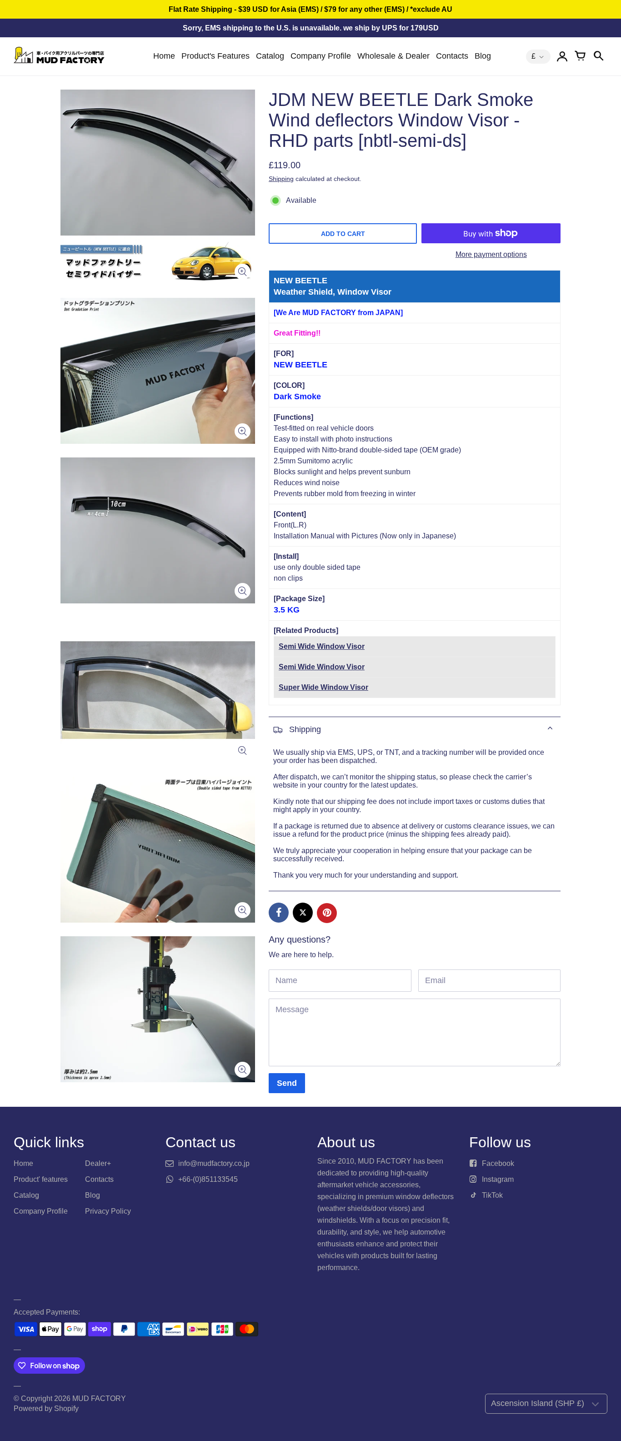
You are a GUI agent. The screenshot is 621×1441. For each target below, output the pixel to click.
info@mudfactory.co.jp (214, 1163)
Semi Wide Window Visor (322, 646)
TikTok (492, 1195)
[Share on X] (303, 913)
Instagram (498, 1179)
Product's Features (215, 55)
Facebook (498, 1163)
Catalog (270, 55)
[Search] (598, 56)
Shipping (281, 178)
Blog (483, 55)
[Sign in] (562, 56)
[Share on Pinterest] (327, 913)
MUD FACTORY (99, 1398)
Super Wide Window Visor (323, 687)
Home (164, 55)
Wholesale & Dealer (393, 55)
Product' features (41, 1179)
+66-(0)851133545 (208, 1179)
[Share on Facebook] (279, 913)
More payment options (491, 254)
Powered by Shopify (46, 1408)
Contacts (452, 55)
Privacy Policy (108, 1211)
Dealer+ (98, 1163)
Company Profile (320, 55)
